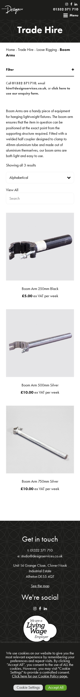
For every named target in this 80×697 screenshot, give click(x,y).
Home (10, 49)
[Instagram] (66, 4)
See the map (40, 586)
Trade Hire (25, 49)
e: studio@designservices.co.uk (40, 556)
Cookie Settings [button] (28, 687)
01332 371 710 (65, 9)
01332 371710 (24, 83)
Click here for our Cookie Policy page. (40, 676)
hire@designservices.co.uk (26, 88)
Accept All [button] (56, 687)
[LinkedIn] (75, 4)
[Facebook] (70, 4)
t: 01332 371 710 (40, 550)
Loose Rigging (46, 49)
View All (12, 190)
